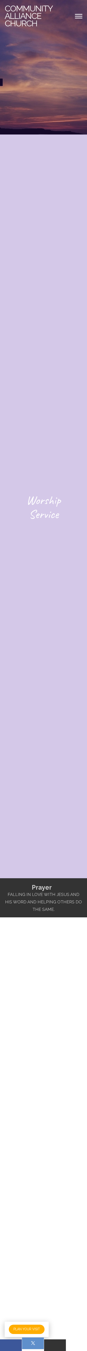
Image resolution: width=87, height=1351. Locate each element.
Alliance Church (28, 15)
